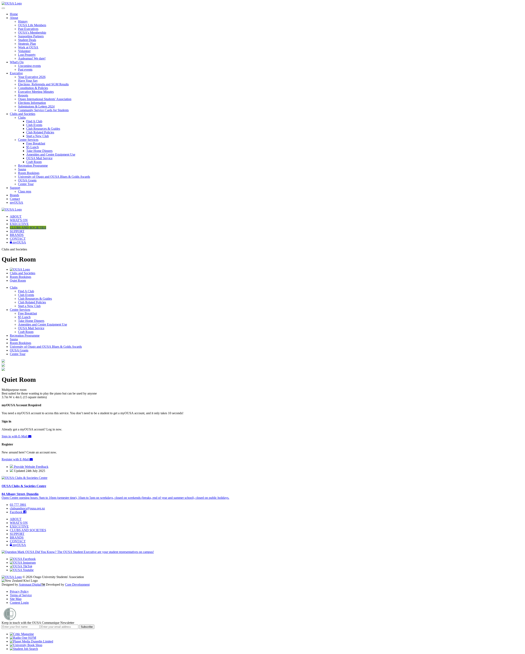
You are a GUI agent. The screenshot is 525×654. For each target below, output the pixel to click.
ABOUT (16, 216)
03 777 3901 (18, 504)
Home (14, 14)
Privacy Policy (19, 591)
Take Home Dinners (39, 151)
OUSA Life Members (32, 25)
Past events (25, 69)
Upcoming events (29, 66)
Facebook (16, 512)
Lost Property (27, 54)
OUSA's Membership (32, 32)
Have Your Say (28, 80)
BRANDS (17, 235)
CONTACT (18, 238)
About (14, 18)
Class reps (24, 191)
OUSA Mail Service (39, 158)
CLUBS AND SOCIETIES (28, 227)
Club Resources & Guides (43, 128)
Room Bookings (28, 173)
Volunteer (24, 51)
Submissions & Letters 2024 (36, 106)
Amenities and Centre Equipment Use (50, 154)
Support (15, 187)
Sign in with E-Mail (15, 436)
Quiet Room (18, 280)
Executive (16, 73)
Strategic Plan (27, 43)
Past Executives (28, 29)
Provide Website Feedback (30, 466)
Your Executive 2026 (32, 77)
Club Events (34, 125)
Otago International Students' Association (44, 99)
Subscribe (87, 626)
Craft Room (34, 162)
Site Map (16, 599)
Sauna (22, 169)
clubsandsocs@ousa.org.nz (27, 508)
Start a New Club (37, 136)
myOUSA (16, 202)
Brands (14, 195)
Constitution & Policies (33, 88)
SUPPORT (17, 231)
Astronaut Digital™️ (32, 584)
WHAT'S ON (19, 220)
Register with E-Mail (16, 459)
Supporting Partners (31, 36)
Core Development (77, 584)
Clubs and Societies (22, 114)
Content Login (19, 602)
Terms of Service (21, 595)
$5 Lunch (32, 147)
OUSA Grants (27, 180)
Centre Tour (26, 184)
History (23, 21)
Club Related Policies (40, 132)
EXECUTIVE (19, 224)
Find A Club (34, 121)
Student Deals (27, 40)
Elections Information (32, 102)
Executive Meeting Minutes (36, 91)
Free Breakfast (35, 143)
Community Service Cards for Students (43, 110)
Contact (15, 199)
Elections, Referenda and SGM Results (43, 84)
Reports (23, 95)
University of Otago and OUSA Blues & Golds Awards (54, 176)
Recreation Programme (33, 165)
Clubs (22, 117)
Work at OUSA (28, 47)
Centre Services (28, 139)
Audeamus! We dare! (32, 58)
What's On (17, 62)
